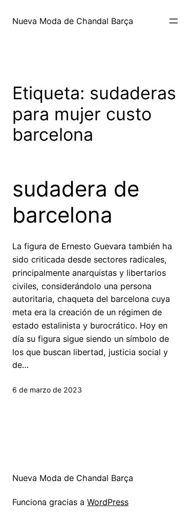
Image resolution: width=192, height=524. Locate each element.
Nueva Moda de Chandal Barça (72, 21)
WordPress (108, 502)
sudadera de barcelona (75, 201)
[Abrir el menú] (173, 21)
